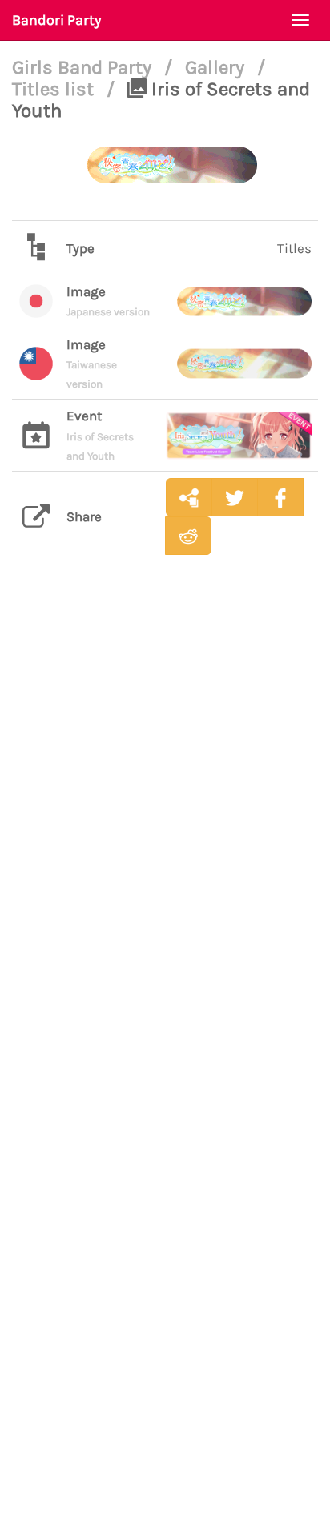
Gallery (217, 67)
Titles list (55, 89)
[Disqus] (165, 820)
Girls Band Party (84, 67)
